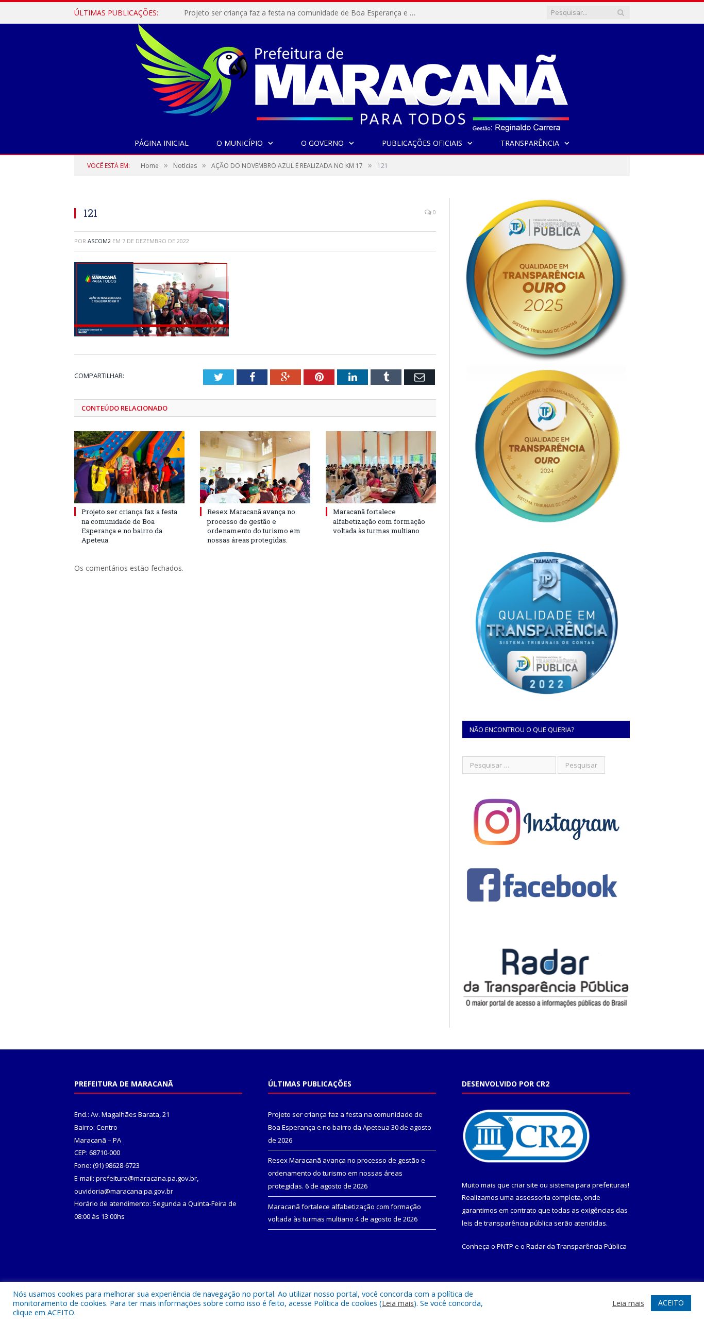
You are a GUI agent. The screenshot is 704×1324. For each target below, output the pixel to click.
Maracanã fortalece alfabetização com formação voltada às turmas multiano (379, 521)
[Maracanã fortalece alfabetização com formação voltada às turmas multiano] (381, 467)
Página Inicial (162, 143)
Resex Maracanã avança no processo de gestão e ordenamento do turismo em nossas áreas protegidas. (302, 13)
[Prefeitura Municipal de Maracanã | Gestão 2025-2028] (352, 75)
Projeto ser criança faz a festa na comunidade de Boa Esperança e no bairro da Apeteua (129, 526)
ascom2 (99, 241)
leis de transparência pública (507, 1223)
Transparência (529, 143)
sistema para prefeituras (588, 1185)
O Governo (322, 143)
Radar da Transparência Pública (576, 1246)
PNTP (505, 1246)
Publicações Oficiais (422, 143)
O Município (239, 143)
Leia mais (398, 1303)
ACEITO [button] (671, 1303)
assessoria (532, 1197)
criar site (524, 1185)
